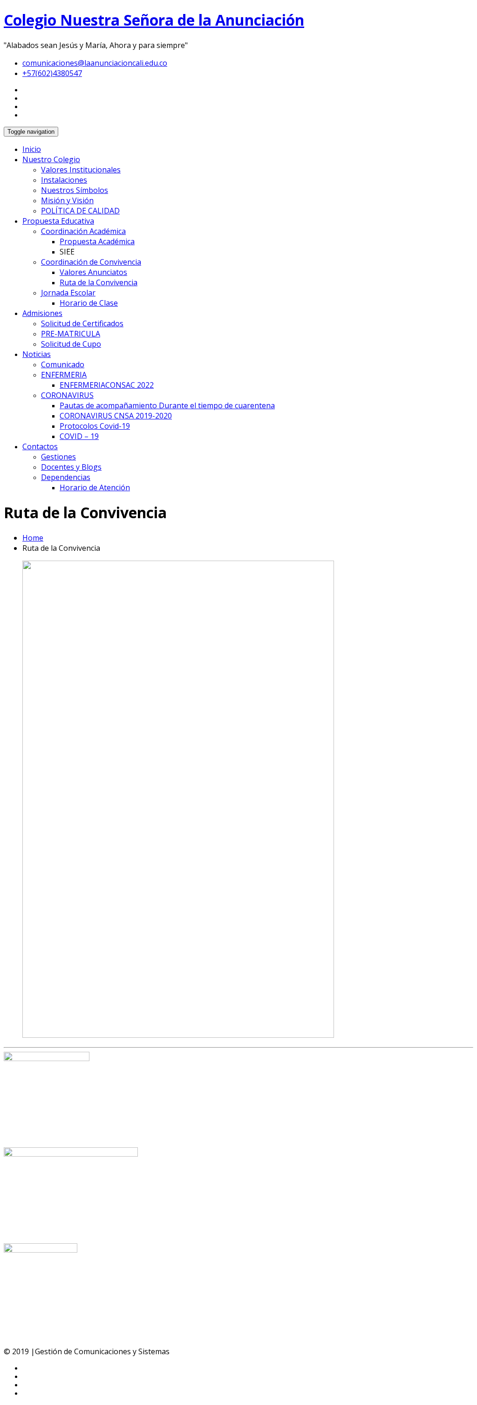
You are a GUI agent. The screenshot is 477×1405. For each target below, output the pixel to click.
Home (32, 538)
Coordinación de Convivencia (91, 262)
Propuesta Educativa (58, 221)
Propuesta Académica (97, 241)
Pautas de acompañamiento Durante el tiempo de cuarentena (167, 405)
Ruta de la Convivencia (98, 282)
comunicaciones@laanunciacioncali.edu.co (94, 63)
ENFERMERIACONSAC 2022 (107, 385)
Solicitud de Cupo (71, 344)
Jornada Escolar (68, 293)
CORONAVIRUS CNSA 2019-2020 (116, 416)
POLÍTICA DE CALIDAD (80, 211)
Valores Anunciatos (93, 272)
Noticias (36, 354)
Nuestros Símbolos (74, 190)
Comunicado (62, 364)
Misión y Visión (67, 200)
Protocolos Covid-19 (95, 426)
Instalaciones (64, 180)
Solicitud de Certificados (82, 323)
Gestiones (58, 457)
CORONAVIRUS (67, 395)
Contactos (40, 446)
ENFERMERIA (64, 375)
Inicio (31, 149)
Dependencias (65, 477)
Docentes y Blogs (71, 467)
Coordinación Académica (83, 231)
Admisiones (42, 313)
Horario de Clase (89, 303)
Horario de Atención (95, 487)
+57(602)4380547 (52, 73)
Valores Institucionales (81, 169)
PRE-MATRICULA (70, 334)
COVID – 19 (79, 436)
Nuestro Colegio (51, 159)
